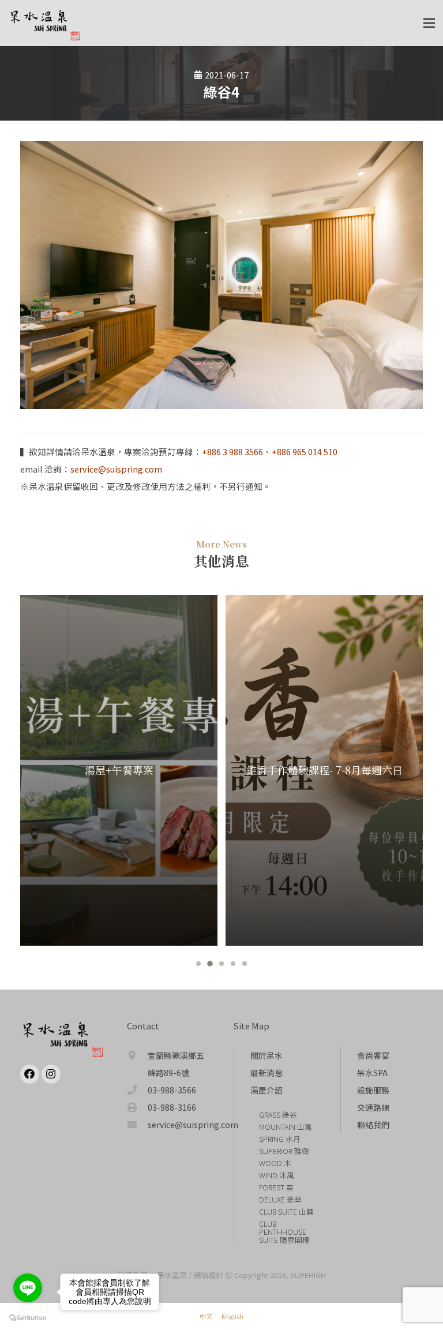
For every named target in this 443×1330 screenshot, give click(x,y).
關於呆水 (266, 1055)
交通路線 (373, 1107)
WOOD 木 (275, 1162)
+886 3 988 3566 (232, 451)
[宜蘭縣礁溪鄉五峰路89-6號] (137, 1064)
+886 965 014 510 (304, 451)
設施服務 (373, 1090)
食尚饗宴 (373, 1055)
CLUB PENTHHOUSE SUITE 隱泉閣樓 (284, 1231)
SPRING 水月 (280, 1138)
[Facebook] (29, 1074)
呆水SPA (372, 1072)
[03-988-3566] (137, 1090)
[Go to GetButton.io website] (27, 1318)
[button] (198, 963)
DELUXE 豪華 (280, 1199)
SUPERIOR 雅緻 (284, 1150)
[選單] (429, 23)
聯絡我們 (373, 1124)
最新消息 (266, 1072)
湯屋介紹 (266, 1090)
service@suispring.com (116, 469)
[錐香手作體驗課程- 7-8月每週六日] (221, 770)
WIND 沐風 (276, 1175)
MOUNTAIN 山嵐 (285, 1126)
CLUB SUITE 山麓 (286, 1211)
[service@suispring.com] (137, 1124)
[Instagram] (51, 1074)
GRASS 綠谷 (278, 1114)
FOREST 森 (276, 1187)
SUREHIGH (308, 1274)
